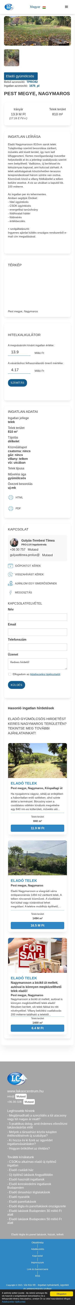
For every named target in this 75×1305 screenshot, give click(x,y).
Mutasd (33, 549)
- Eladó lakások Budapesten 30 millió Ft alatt (34, 1212)
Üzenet (13, 654)
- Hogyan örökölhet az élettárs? (28, 1148)
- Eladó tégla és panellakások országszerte (36, 1206)
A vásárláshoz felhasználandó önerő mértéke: (35, 363)
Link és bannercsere (37, 1269)
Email (12, 624)
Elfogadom (61, 1293)
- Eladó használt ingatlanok (25, 1179)
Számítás (17, 383)
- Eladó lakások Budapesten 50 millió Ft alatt (34, 1220)
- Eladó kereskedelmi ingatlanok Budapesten (29, 1185)
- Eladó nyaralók (18, 1196)
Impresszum (37, 1262)
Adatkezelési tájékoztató (13, 1301)
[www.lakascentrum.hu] (9, 7)
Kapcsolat (37, 1256)
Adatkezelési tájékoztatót (45, 674)
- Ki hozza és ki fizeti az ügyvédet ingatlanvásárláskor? (29, 1142)
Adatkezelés (37, 1249)
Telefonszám (17, 639)
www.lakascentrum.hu (25, 1091)
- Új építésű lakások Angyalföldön (30, 1174)
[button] (37, 7)
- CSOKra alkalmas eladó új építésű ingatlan (31, 1163)
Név (11, 609)
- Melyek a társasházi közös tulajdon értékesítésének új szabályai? (32, 1133)
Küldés (16, 684)
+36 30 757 (18, 549)
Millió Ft (39, 352)
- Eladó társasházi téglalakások (28, 1192)
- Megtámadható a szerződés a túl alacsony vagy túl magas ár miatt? (36, 1117)
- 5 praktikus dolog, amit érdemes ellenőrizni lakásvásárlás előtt (37, 1125)
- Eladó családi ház (20, 1170)
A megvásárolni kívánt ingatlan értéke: (31, 345)
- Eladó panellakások (21, 1201)
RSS (37, 1276)
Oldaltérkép (38, 1242)
